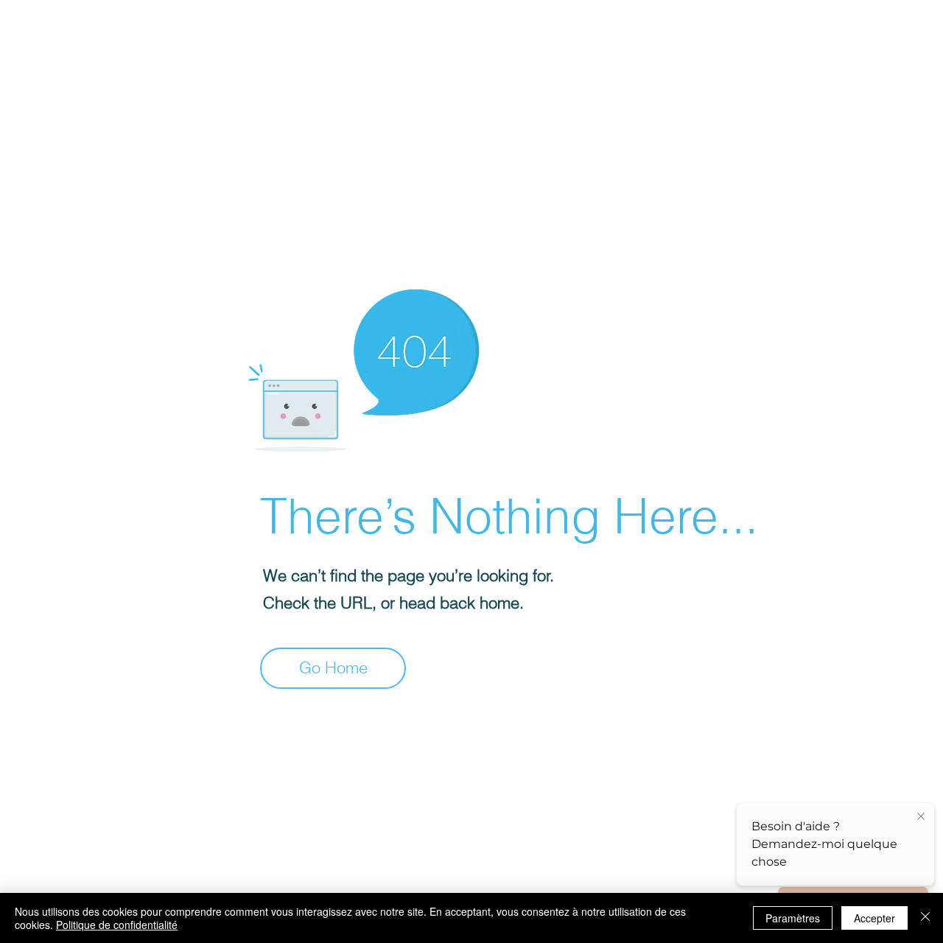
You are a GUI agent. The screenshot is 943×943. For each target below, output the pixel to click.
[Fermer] (925, 918)
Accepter (874, 918)
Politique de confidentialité (117, 924)
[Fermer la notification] (921, 817)
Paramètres (792, 918)
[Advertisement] (442, 103)
